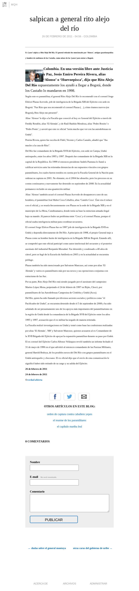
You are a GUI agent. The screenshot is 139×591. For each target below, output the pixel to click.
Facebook (55, 396)
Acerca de (40, 583)
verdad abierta (34, 379)
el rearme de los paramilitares (69, 420)
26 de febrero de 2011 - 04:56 (61, 36)
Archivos (69, 583)
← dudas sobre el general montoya (47, 548)
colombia (90, 36)
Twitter (69, 396)
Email (84, 396)
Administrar (98, 583)
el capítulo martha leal (69, 426)
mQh (14, 4)
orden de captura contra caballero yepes (69, 414)
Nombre (35, 462)
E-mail (43, 476)
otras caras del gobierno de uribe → (92, 548)
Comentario (37, 491)
